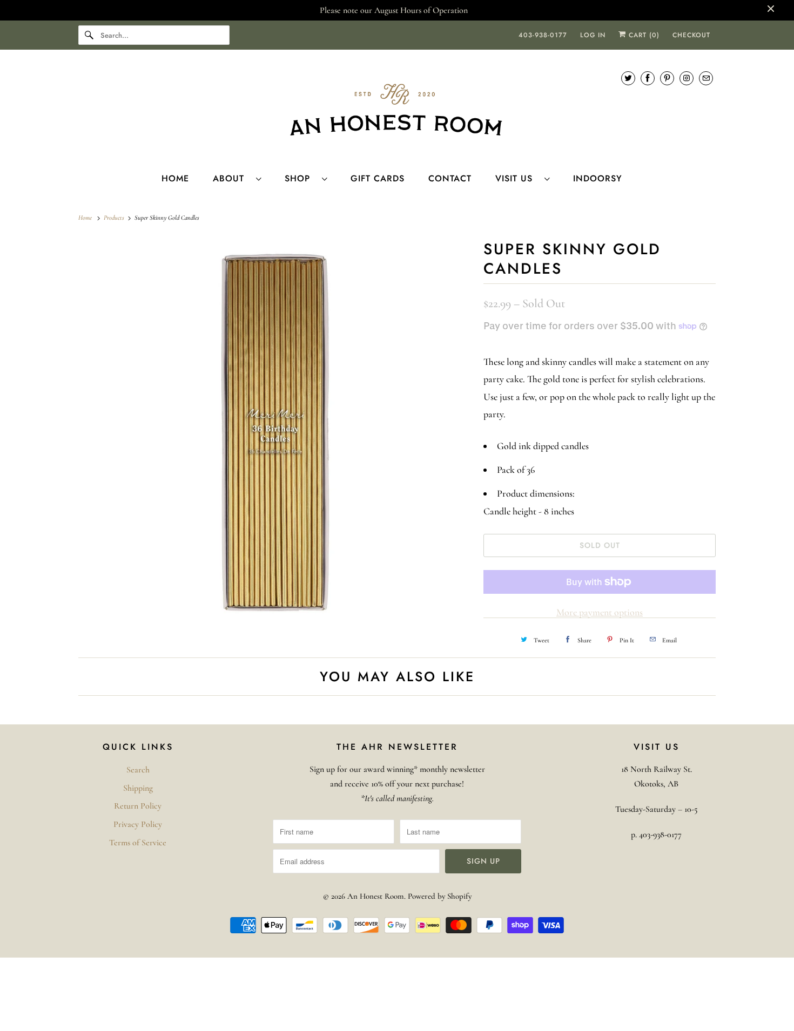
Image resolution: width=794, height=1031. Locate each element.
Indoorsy (597, 178)
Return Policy (138, 806)
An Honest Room (375, 896)
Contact (450, 178)
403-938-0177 (543, 35)
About (232, 178)
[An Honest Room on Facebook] (648, 78)
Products (115, 217)
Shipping (138, 788)
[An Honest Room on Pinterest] (667, 78)
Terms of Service (137, 842)
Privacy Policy (137, 824)
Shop (301, 178)
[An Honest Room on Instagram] (686, 78)
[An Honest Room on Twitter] (628, 78)
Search (138, 769)
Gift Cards (378, 178)
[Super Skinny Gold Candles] (275, 434)
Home (175, 178)
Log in (592, 35)
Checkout (691, 35)
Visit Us (517, 178)
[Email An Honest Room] (706, 78)
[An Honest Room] (397, 110)
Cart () (643, 35)
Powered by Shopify (440, 896)
